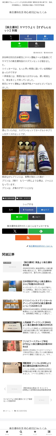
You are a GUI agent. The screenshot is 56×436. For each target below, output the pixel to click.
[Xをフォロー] (15, 231)
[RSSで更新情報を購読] (28, 237)
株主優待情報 (9, 198)
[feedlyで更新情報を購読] (41, 231)
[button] (36, 45)
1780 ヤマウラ (24, 198)
